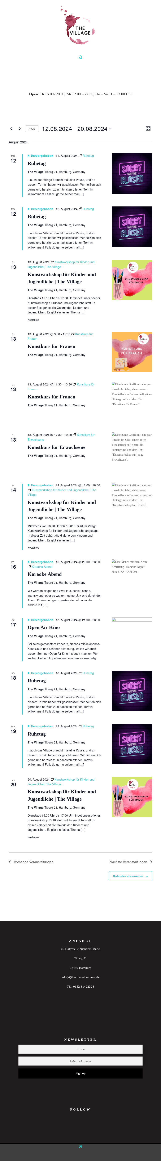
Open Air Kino (44, 627)
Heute (32, 128)
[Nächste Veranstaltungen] (19, 128)
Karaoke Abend (45, 574)
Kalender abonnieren (128, 876)
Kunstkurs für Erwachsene (57, 447)
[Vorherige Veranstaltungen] (11, 128)
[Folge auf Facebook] (86, 1128)
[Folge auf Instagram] (69, 1128)
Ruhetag (37, 163)
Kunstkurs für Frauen (51, 346)
